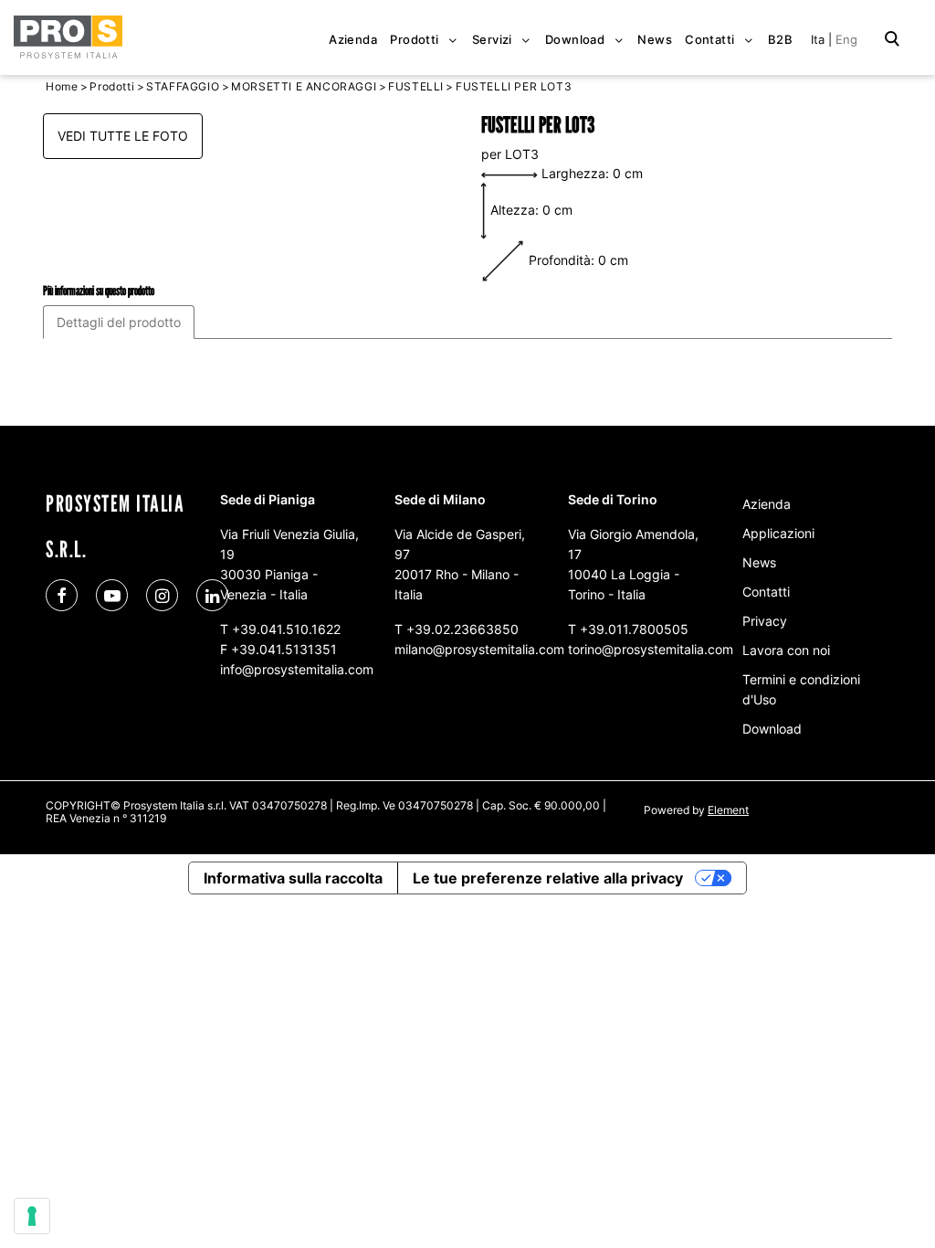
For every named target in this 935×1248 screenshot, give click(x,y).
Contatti (766, 591)
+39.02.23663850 (462, 629)
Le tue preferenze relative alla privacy (548, 878)
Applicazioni (778, 533)
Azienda (766, 504)
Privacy (764, 621)
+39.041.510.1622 (286, 629)
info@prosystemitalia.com (296, 669)
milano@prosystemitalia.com (479, 649)
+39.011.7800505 (634, 629)
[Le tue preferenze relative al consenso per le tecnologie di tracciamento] (32, 1216)
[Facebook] (62, 595)
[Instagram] (162, 595)
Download (772, 728)
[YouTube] (112, 595)
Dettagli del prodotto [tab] (119, 322)
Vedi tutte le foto (123, 135)
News (759, 562)
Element (728, 810)
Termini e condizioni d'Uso (801, 689)
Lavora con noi (786, 650)
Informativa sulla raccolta (293, 878)
